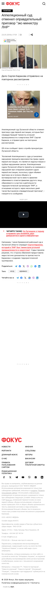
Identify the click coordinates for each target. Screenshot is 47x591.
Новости (6, 447)
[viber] (29, 477)
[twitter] (10, 477)
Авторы (28, 455)
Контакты (35, 583)
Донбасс (23, 271)
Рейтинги (6, 451)
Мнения (29, 447)
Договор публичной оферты (35, 463)
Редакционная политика (9, 472)
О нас (4, 458)
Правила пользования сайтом (8, 464)
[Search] (44, 4)
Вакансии (30, 458)
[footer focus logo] (12, 440)
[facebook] (4, 477)
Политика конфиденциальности (15, 583)
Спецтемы (30, 451)
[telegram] (16, 477)
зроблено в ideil (9, 587)
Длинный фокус (10, 455)
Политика (7, 11)
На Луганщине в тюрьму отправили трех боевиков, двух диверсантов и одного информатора (25, 233)
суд (12, 271)
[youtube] (23, 477)
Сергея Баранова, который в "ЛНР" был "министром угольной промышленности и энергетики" (22, 247)
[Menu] (3, 3)
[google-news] (35, 477)
